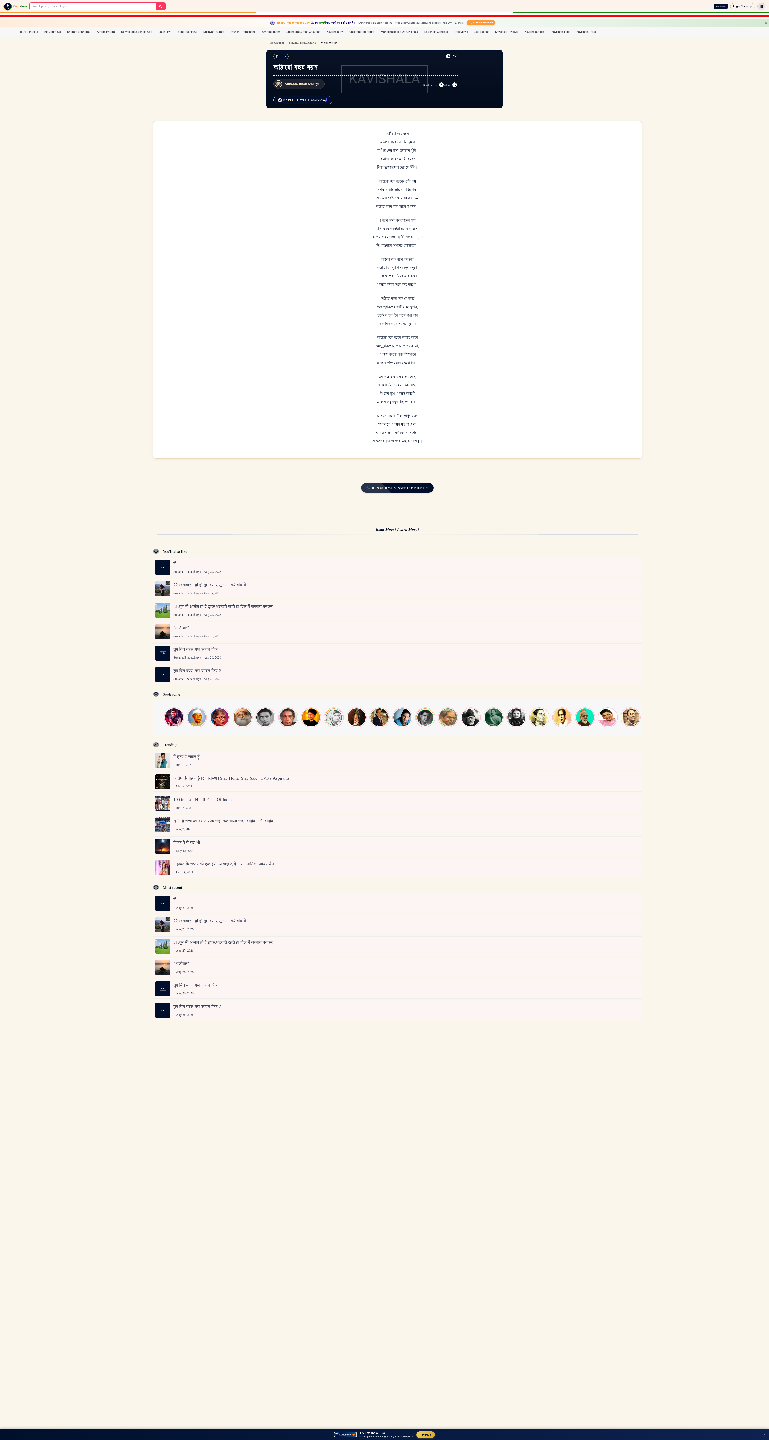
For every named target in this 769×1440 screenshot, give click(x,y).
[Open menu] (761, 6)
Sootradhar (277, 42)
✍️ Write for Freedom (481, 22)
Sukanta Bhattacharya (302, 42)
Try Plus (425, 1434)
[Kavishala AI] (721, 6)
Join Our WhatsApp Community (399, 487)
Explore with (295, 99)
